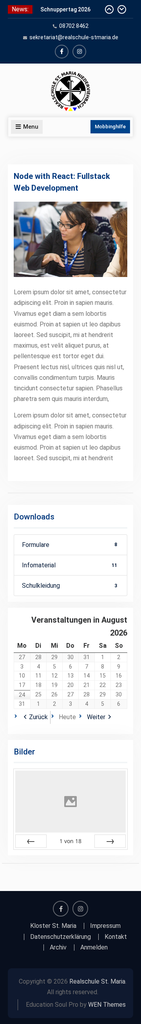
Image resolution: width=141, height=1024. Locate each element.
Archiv (58, 947)
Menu (30, 126)
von (70, 841)
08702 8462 (74, 26)
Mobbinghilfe (110, 126)
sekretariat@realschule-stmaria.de (73, 37)
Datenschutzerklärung (60, 937)
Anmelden (94, 947)
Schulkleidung (69, 585)
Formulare (69, 544)
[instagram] (79, 51)
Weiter (96, 717)
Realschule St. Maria (97, 981)
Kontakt (116, 937)
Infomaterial (69, 565)
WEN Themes (107, 1004)
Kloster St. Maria (53, 926)
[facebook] (62, 51)
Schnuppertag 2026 (65, 9)
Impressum (105, 926)
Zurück (38, 717)
